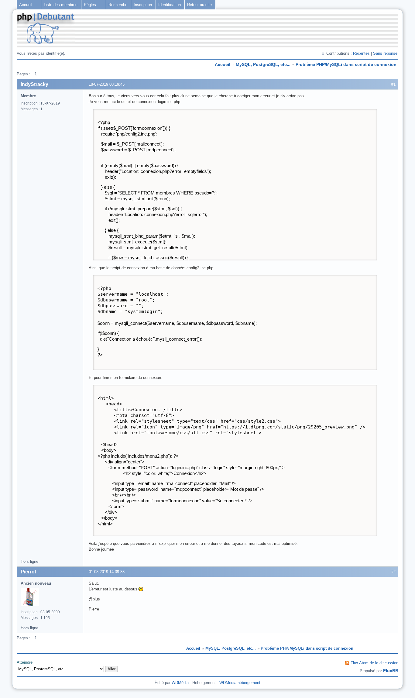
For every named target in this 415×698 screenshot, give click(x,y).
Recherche (117, 4)
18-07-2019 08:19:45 (107, 84)
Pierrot (28, 571)
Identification (169, 4)
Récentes (361, 53)
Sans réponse (385, 53)
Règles (90, 4)
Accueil (25, 4)
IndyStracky (34, 84)
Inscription (143, 4)
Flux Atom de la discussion (374, 663)
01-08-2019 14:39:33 (107, 571)
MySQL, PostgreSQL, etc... (263, 64)
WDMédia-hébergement (239, 682)
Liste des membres (60, 4)
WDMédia (180, 682)
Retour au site (199, 4)
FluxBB (390, 670)
